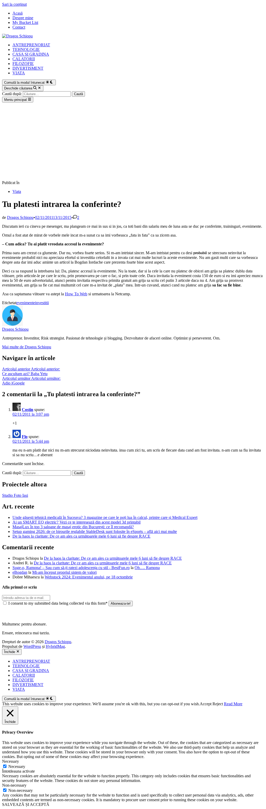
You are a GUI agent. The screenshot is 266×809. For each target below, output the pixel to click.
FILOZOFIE (23, 63)
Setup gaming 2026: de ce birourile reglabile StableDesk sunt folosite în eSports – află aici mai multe (94, 531)
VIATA (18, 73)
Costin (27, 409)
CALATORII (23, 59)
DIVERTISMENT (27, 68)
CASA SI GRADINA (30, 54)
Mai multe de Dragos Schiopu (26, 347)
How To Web (76, 294)
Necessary (16, 766)
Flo (25, 436)
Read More (233, 704)
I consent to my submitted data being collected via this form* (58, 603)
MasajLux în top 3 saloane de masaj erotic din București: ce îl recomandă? (73, 527)
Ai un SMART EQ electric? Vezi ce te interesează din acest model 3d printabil (76, 522)
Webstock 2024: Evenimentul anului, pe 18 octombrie (89, 577)
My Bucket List (25, 22)
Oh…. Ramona (147, 567)
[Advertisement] (133, 141)
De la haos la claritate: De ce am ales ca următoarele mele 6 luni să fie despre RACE (81, 536)
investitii (42, 303)
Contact (18, 27)
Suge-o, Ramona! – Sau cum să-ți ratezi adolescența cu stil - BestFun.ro (71, 567)
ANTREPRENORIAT (31, 45)
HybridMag (55, 646)
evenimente (25, 303)
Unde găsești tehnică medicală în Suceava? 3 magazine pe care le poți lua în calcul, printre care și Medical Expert (104, 517)
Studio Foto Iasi (15, 495)
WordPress (32, 646)
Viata (16, 191)
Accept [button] (205, 704)
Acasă (17, 13)
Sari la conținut (14, 4)
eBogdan (19, 572)
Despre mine (22, 18)
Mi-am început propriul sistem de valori (64, 572)
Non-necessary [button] (14, 785)
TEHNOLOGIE (26, 49)
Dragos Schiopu (20, 217)
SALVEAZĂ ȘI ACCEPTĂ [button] (25, 804)
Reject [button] (217, 704)
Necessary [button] (10, 761)
